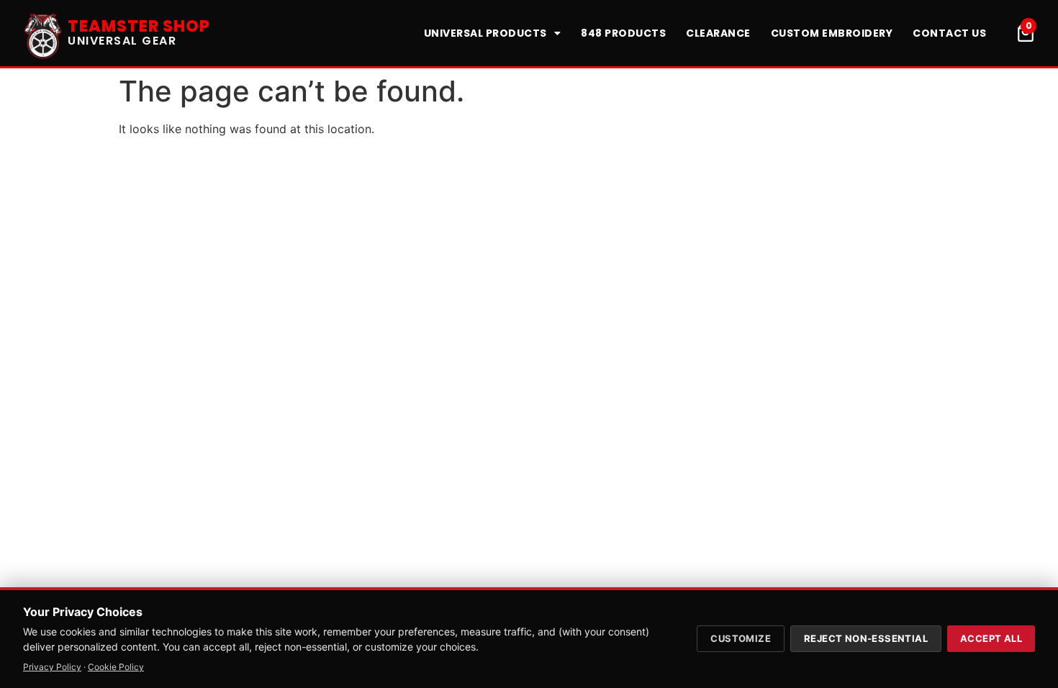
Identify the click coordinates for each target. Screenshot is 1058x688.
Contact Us (949, 33)
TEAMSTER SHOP (139, 26)
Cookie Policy (116, 666)
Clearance (718, 33)
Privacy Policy (52, 666)
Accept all (991, 638)
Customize (740, 638)
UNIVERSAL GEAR (122, 40)
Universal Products (485, 33)
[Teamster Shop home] (43, 33)
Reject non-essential (866, 638)
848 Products (623, 33)
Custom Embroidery (832, 33)
